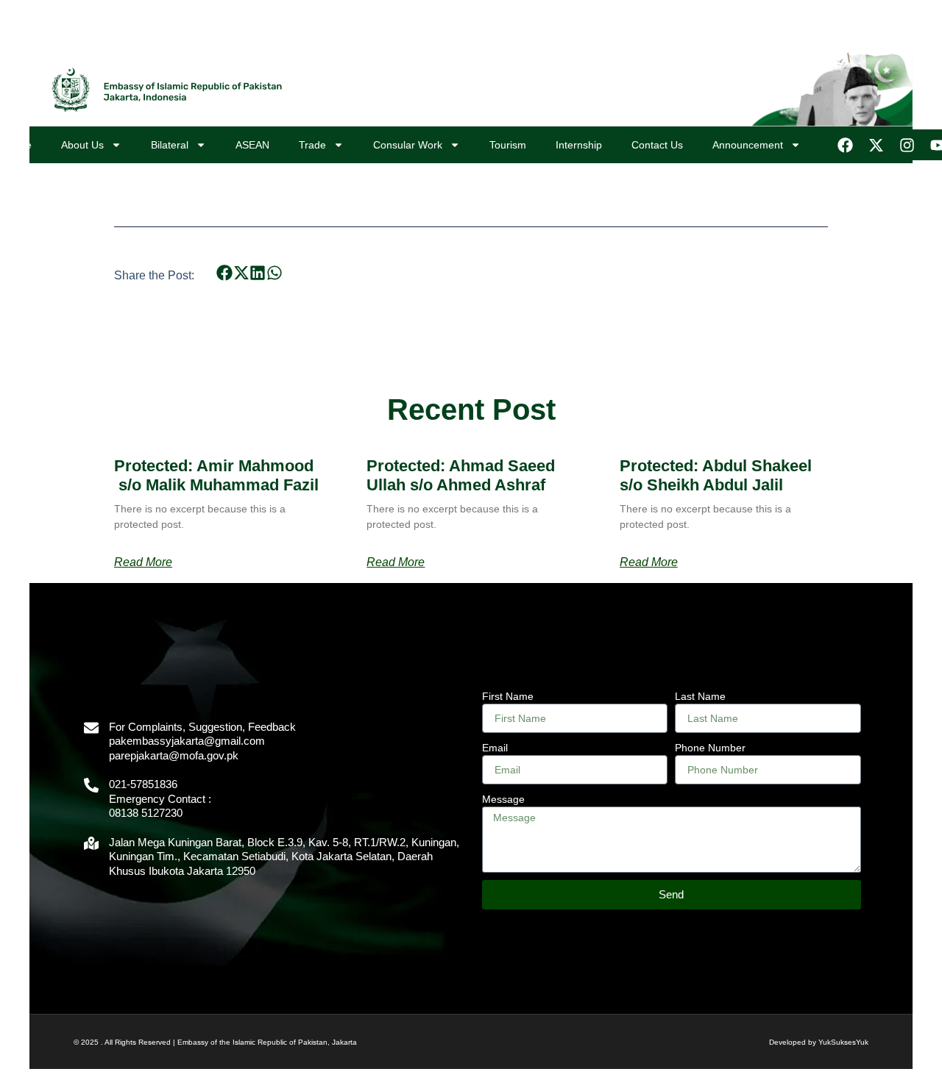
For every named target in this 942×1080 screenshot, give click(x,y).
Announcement (747, 145)
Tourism (507, 145)
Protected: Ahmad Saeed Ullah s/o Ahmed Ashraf (460, 475)
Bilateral (169, 145)
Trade (312, 145)
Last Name (700, 696)
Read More (143, 562)
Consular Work (407, 145)
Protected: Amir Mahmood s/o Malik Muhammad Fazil (216, 475)
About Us (82, 145)
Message (503, 799)
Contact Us (657, 145)
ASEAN (252, 145)
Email (495, 748)
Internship (579, 145)
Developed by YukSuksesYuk (818, 1042)
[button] (224, 272)
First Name (508, 696)
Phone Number (710, 748)
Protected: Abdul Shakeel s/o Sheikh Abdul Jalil (716, 475)
